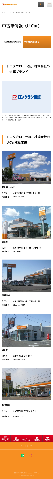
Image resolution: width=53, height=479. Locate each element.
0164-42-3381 (19, 416)
